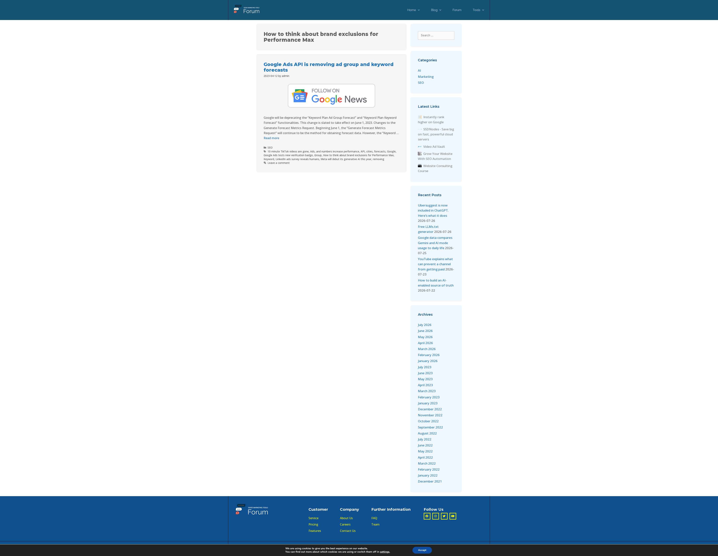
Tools (476, 10)
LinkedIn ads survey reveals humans (297, 159)
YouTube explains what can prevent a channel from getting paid (435, 264)
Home (411, 10)
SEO (270, 147)
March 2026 (427, 349)
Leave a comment (279, 163)
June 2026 (425, 331)
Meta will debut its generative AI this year (346, 159)
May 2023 (425, 379)
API (363, 151)
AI (419, 70)
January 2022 (428, 475)
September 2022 (430, 427)
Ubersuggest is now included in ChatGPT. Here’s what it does (433, 210)
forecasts (380, 151)
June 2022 (425, 445)
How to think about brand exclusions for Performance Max (358, 155)
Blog (434, 10)
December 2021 (430, 481)
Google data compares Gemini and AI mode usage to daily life (435, 242)
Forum (456, 10)
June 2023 (425, 373)
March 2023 (427, 391)
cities (369, 151)
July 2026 (424, 325)
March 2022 (427, 463)
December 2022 (430, 409)
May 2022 (425, 451)
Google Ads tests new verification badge (288, 155)
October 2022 (428, 421)
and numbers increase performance (337, 151)
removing (378, 159)
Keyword (269, 159)
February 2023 (429, 397)
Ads (312, 151)
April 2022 (425, 457)
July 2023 (424, 367)
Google (391, 151)
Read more (271, 138)
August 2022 (427, 433)
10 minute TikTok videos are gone (288, 151)
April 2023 (425, 385)
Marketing (426, 76)
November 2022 (430, 415)
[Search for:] (436, 35)
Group (318, 155)
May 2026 (425, 337)
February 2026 (429, 355)
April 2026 (425, 343)
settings (384, 552)
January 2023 (428, 403)
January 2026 (428, 361)
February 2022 (429, 469)
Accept (422, 550)
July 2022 (424, 439)
